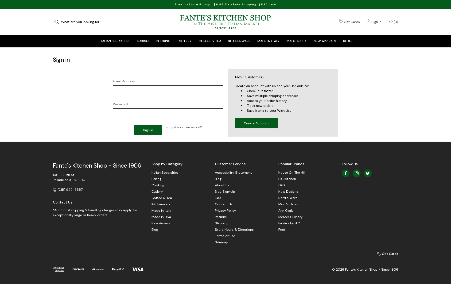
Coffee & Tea (210, 41)
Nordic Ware (287, 198)
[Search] (58, 22)
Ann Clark (285, 210)
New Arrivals (325, 41)
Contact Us (224, 204)
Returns (221, 217)
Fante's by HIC (289, 223)
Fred (281, 229)
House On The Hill (291, 172)
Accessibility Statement (233, 172)
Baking (143, 41)
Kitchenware (239, 41)
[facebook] (346, 173)
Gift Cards (352, 22)
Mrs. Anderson (289, 204)
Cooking (163, 41)
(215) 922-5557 (70, 190)
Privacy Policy (225, 210)
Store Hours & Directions (234, 229)
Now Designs (288, 191)
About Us (222, 185)
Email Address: (124, 81)
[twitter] (368, 173)
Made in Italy (268, 41)
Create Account (256, 123)
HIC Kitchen (287, 179)
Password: (121, 104)
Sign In (376, 22)
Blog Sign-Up (225, 191)
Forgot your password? (184, 127)
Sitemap (221, 242)
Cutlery (185, 41)
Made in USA (297, 41)
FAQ (218, 198)
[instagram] (357, 173)
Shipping (221, 223)
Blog (347, 41)
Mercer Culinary (290, 217)
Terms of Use (225, 236)
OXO (281, 185)
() (395, 22)
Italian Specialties (115, 41)
